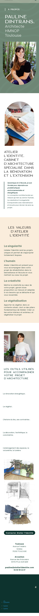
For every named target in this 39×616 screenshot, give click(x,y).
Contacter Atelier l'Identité (19, 533)
